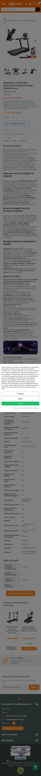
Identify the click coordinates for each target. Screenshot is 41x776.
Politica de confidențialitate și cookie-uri (26, 408)
